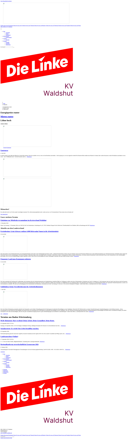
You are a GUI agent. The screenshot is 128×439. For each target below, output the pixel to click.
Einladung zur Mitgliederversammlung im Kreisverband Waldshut (23, 220)
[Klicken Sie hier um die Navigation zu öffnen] (1, 29)
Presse (7, 33)
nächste (6, 313)
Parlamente (8, 35)
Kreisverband (6, 36)
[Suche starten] (13, 47)
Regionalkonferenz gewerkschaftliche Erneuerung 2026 (19, 344)
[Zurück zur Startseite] (39, 100)
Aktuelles (8, 32)
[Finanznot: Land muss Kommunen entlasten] (64, 272)
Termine (5, 38)
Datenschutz (5, 371)
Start (4, 31)
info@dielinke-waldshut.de (6, 433)
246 (4, 313)
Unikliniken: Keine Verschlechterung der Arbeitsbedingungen (22, 287)
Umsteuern (4, 150)
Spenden (8, 43)
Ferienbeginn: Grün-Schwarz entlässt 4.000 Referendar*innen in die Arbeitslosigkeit (29, 231)
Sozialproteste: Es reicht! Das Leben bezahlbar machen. (20, 328)
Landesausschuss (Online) (9, 336)
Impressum (8, 44)
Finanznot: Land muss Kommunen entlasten (16, 259)
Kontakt (5, 41)
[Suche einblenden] (1, 28)
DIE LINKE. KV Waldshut (6, 26)
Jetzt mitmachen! (4, 214)
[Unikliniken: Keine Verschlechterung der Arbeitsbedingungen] (64, 299)
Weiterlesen (29, 156)
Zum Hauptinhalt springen (6, 1)
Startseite (5, 369)
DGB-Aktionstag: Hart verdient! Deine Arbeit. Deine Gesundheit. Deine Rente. (27, 320)
